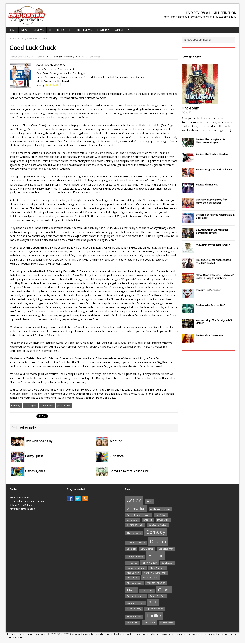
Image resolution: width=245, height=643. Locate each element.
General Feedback (20, 497)
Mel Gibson (132, 577)
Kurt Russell (167, 563)
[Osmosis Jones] (17, 474)
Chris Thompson (54, 56)
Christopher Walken (157, 524)
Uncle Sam (190, 108)
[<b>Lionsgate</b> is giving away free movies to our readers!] (188, 205)
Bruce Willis (163, 519)
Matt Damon (133, 572)
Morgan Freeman (156, 582)
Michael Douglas (134, 583)
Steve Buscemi (134, 616)
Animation (136, 508)
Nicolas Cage (147, 590)
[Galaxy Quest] (17, 459)
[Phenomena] (188, 190)
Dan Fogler (30, 405)
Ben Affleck (160, 514)
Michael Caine (150, 577)
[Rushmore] (102, 459)
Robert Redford (157, 596)
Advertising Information (22, 508)
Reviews (39, 30)
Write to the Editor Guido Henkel (27, 501)
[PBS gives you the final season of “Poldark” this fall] (188, 266)
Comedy (15, 405)
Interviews (84, 30)
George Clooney (135, 556)
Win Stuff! (122, 30)
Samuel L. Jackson (135, 603)
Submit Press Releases (22, 505)
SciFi (153, 602)
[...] (229, 130)
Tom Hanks (149, 622)
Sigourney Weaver (154, 608)
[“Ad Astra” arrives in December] (188, 250)
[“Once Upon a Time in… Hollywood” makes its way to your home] (188, 281)
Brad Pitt (147, 519)
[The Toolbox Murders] (188, 160)
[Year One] (102, 444)
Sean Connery (134, 608)
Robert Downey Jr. (136, 596)
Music (131, 590)
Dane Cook (47, 405)
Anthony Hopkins (160, 509)
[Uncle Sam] (200, 102)
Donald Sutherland (136, 542)
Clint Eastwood (134, 533)
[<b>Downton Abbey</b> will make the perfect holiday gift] (188, 235)
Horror (155, 555)
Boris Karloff (133, 519)
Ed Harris (131, 548)
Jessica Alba (63, 405)
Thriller (153, 615)
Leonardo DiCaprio (136, 568)
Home (12, 30)
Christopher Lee (135, 524)
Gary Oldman (147, 548)
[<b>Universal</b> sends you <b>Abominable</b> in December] (188, 220)
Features (103, 30)
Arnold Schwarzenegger (138, 514)
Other (164, 590)
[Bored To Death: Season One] (102, 474)
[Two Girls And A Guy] (17, 444)
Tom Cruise (133, 622)
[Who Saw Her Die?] (188, 311)
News (24, 30)
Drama (158, 541)
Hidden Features (60, 30)
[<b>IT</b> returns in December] (188, 296)
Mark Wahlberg (157, 568)
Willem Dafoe (166, 622)
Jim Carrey (132, 563)
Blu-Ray (70, 56)
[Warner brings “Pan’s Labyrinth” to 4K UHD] (188, 326)
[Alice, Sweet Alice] (188, 341)
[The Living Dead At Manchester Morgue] (188, 145)
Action (134, 500)
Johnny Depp (149, 562)
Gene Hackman (165, 548)
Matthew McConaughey (155, 572)
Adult (149, 501)
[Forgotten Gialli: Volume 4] (188, 175)
